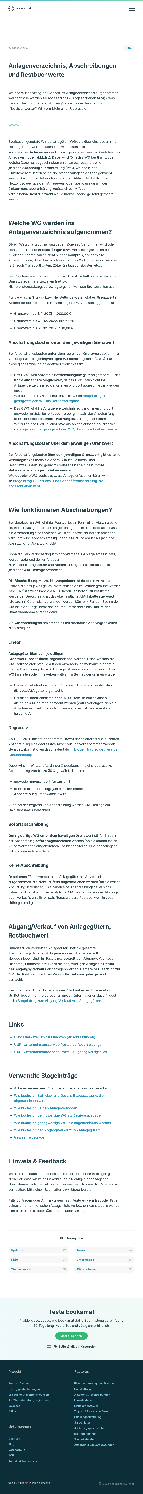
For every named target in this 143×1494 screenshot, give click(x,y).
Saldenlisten (82, 1422)
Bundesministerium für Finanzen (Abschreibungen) (54, 1037)
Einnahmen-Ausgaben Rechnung (95, 1383)
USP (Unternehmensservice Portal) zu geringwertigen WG (61, 1052)
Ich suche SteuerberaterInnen (28, 1394)
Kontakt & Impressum (22, 1461)
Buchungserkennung (88, 1417)
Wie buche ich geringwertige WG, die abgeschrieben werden (62, 1123)
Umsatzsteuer (83, 1400)
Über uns (14, 1438)
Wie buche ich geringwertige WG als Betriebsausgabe (57, 1115)
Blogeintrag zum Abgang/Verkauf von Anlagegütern (59, 1001)
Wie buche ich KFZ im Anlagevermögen (45, 1108)
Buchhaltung (82, 1389)
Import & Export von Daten (91, 1411)
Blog (11, 1444)
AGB (11, 1455)
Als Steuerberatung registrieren (29, 1400)
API (10, 1411)
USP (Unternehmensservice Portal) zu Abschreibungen (59, 1044)
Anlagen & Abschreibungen (92, 1394)
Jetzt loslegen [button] (71, 1336)
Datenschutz (16, 1450)
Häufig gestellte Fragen (24, 1389)
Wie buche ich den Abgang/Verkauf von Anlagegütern (57, 1130)
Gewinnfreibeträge (29, 1137)
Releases (14, 1406)
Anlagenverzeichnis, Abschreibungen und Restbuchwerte (60, 1088)
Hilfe (129, 47)
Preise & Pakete (18, 1383)
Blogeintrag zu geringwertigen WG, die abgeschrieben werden (68, 429)
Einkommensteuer (86, 1406)
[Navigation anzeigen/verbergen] (132, 8)
